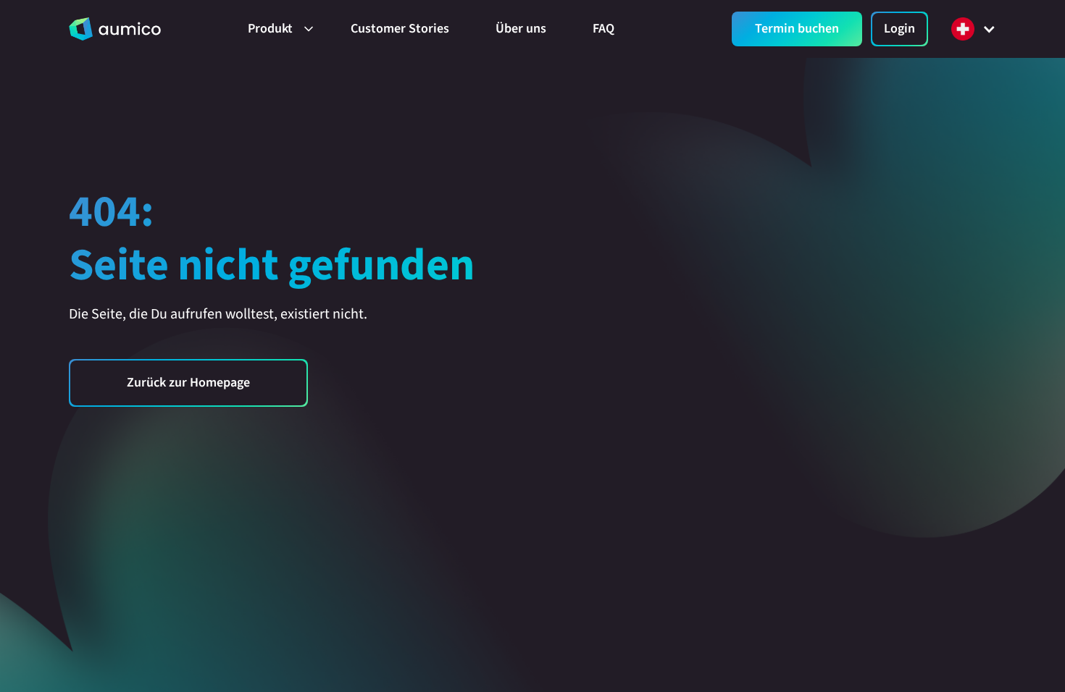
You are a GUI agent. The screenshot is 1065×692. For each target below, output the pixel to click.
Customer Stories (400, 29)
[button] (276, 29)
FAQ (603, 29)
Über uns (521, 29)
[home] (115, 29)
